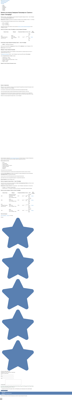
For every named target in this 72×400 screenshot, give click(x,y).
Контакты (3, 394)
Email (1, 376)
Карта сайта (3, 392)
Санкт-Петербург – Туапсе (5, 215)
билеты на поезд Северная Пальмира (24, 26)
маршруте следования (5, 54)
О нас (3, 5)
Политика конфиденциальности (7, 393)
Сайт (1, 378)
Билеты (3, 6)
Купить (32, 200)
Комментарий (3, 384)
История (3, 8)
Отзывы (3, 10)
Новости (3, 9)
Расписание (4, 7)
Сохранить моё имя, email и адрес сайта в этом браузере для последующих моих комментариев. (17, 388)
